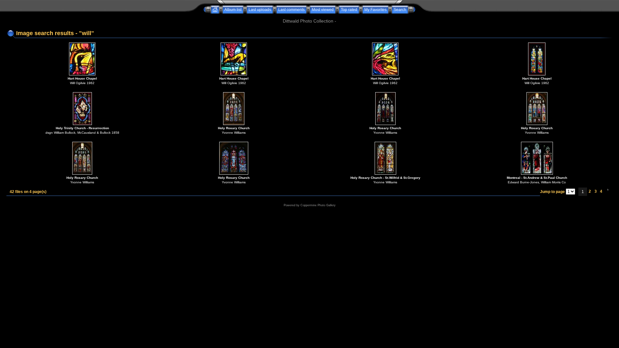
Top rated (349, 9)
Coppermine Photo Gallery (318, 205)
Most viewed (323, 9)
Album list (232, 9)
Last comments (291, 9)
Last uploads (260, 9)
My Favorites (375, 9)
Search (400, 9)
